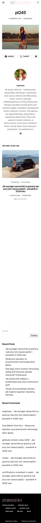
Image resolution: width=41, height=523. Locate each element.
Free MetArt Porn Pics (12, 425)
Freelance (9, 511)
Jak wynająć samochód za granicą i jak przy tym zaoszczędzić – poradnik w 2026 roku (20, 189)
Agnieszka (27, 18)
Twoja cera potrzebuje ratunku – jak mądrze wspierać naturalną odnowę (20, 391)
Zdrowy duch (10, 508)
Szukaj (5, 331)
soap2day (7, 411)
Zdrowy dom (24, 508)
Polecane (25, 182)
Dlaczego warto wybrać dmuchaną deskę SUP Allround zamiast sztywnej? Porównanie (22, 372)
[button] (15, 199)
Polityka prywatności (28, 521)
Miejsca (20, 511)
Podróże (15, 182)
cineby (5, 458)
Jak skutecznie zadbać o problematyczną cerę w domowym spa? (21, 381)
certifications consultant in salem (18, 472)
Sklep (29, 511)
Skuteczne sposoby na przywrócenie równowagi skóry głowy (20, 362)
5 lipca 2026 (15, 195)
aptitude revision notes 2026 (15, 440)
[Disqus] (20, 234)
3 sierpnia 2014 (15, 18)
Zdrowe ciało (23, 505)
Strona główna (8, 505)
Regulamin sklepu (11, 521)
